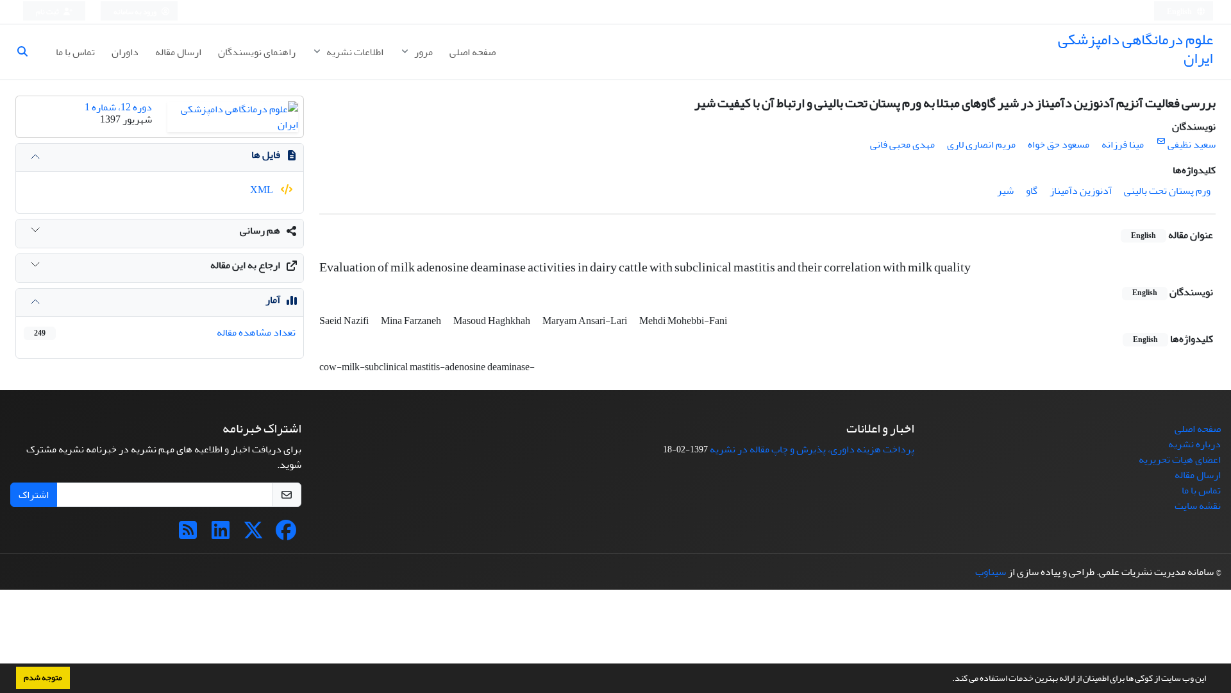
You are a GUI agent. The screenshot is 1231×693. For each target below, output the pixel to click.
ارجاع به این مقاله (245, 265)
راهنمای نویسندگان (257, 52)
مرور (422, 52)
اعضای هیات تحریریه (1180, 459)
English (1180, 11)
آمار (272, 299)
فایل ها (265, 154)
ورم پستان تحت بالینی (1167, 190)
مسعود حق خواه (1058, 144)
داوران (125, 52)
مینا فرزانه (1122, 144)
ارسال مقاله (178, 52)
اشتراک (34, 494)
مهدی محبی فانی (902, 144)
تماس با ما (75, 52)
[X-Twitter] (253, 534)
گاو (1031, 190)
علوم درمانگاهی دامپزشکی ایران (1135, 48)
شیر (1005, 190)
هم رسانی (260, 230)
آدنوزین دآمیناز (1081, 190)
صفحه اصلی (472, 52)
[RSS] (187, 534)
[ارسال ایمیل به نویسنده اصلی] (1161, 141)
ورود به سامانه (135, 11)
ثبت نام (48, 11)
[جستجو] (27, 52)
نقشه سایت (1198, 505)
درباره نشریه (1194, 444)
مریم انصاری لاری (981, 144)
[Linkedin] (220, 534)
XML (262, 190)
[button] (949, 679)
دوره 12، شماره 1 (118, 107)
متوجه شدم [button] (43, 677)
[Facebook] (286, 534)
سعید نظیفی (1192, 144)
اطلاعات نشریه (353, 52)
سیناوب (990, 571)
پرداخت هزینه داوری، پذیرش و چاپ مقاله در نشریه (812, 449)
